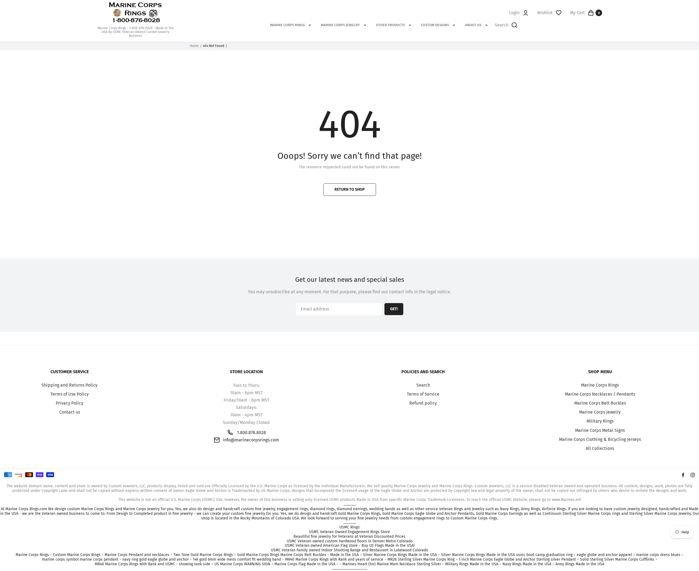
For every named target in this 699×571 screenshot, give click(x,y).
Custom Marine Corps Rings (76, 555)
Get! (394, 309)
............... (349, 504)
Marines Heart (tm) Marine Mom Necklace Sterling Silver (391, 564)
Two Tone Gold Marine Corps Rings (203, 555)
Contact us (69, 412)
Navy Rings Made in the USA (526, 564)
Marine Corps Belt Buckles (600, 403)
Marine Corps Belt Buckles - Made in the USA (319, 555)
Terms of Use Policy (70, 394)
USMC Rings (349, 527)
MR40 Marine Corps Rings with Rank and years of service (334, 559)
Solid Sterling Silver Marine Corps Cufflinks (617, 559)
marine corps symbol (60, 559)
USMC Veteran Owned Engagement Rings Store (349, 532)
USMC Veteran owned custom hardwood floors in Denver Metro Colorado (350, 541)
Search (423, 385)
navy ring (130, 559)
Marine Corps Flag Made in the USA (304, 564)
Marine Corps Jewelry (600, 412)
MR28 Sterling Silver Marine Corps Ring (421, 559)
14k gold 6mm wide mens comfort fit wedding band (237, 559)
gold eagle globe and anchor (164, 559)
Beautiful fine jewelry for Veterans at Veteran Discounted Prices (349, 536)
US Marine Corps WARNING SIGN (242, 564)
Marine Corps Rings (600, 385)
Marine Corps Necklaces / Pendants (600, 394)
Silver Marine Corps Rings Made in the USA (400, 555)
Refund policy (423, 403)
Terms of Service (423, 394)
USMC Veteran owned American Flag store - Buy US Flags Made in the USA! (349, 545)
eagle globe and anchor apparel (604, 555)
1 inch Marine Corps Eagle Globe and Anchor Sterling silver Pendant (517, 559)
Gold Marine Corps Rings (258, 555)
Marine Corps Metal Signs (600, 430)
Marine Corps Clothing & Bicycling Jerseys (600, 439)
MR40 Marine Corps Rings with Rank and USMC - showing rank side (152, 564)
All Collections (600, 448)
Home (194, 46)
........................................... (349, 568)
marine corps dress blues (658, 555)
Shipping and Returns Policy (69, 385)
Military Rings (600, 421)
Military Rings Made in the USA (471, 564)
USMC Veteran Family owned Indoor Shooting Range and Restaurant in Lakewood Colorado (349, 550)
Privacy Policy (69, 403)
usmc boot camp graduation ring (544, 555)
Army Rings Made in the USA (579, 564)
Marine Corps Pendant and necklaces (137, 555)
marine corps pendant (99, 559)
